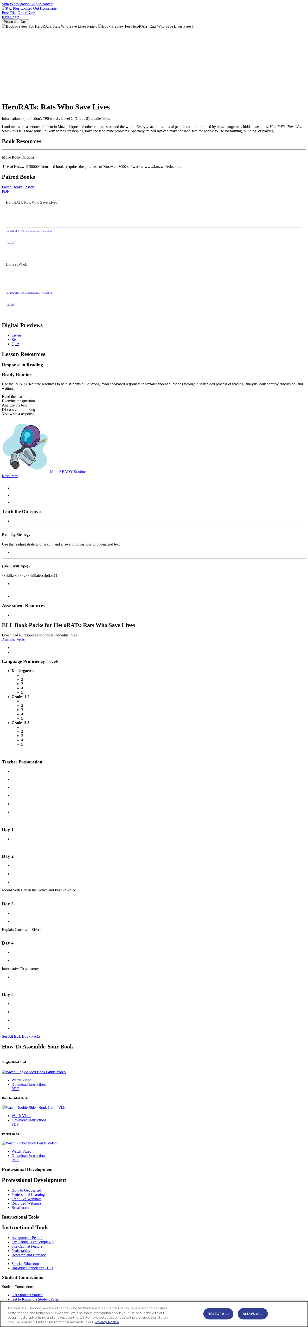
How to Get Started (26, 1190)
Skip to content (42, 4)
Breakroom (20, 1208)
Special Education (25, 1264)
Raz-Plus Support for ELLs (32, 1268)
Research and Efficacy (29, 1255)
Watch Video (21, 1080)
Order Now (26, 13)
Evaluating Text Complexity (33, 1242)
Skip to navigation (16, 4)
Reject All (218, 1313)
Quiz (15, 344)
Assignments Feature (27, 1238)
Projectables (21, 1251)
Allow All (253, 1313)
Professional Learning (28, 1195)
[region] (154, 1314)
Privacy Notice (107, 1322)
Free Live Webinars (26, 1199)
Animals (8, 639)
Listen (16, 335)
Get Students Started (27, 1295)
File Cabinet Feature (27, 1246)
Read (15, 339)
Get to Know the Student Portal (35, 1299)
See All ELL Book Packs (21, 1036)
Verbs (21, 639)
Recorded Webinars (26, 1203)
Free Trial (9, 13)
